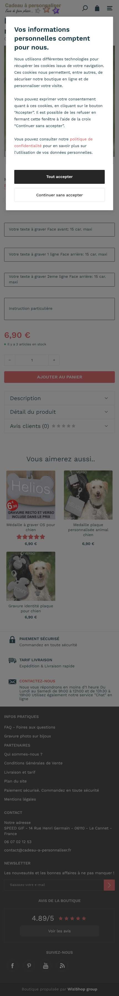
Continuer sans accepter (59, 195)
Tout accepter (59, 177)
